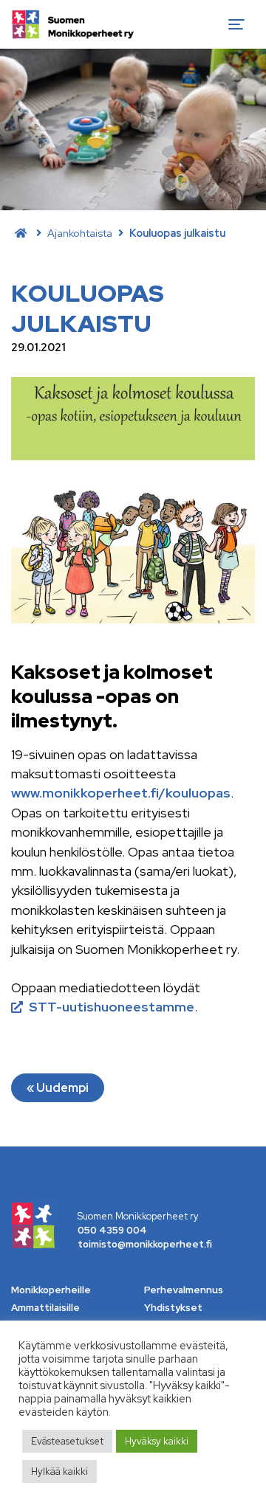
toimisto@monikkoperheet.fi (145, 1244)
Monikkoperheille (51, 1290)
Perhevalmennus (183, 1290)
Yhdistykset (173, 1307)
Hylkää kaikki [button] (59, 1471)
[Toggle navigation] (236, 24)
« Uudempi (58, 1088)
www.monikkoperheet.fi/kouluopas (121, 792)
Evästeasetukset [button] (67, 1441)
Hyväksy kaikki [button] (156, 1441)
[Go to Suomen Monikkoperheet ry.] (20, 233)
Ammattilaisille (45, 1307)
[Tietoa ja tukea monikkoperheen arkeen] (73, 24)
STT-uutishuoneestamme (111, 1006)
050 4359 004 (112, 1230)
